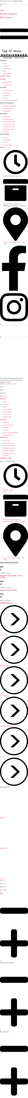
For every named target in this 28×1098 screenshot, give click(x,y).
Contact (3, 79)
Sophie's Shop (5, 76)
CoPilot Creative (11, 384)
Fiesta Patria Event (8, 590)
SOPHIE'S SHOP (6, 458)
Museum (3, 399)
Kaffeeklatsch (6, 603)
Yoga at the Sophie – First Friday (11, 576)
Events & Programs (8, 14)
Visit (2, 10)
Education (3, 437)
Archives (3, 419)
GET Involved (6, 17)
